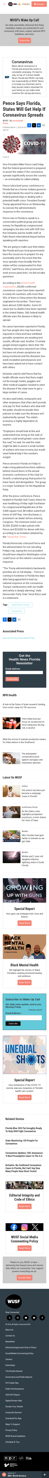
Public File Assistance (14, 1389)
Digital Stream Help (13, 1401)
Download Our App (13, 1418)
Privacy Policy (11, 1430)
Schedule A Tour (12, 1442)
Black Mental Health (24, 965)
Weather (25, 831)
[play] (4, 1474)
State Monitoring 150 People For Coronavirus (21, 1142)
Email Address (14, 1013)
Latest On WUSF (12, 777)
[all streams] (45, 1474)
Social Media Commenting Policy (19, 1353)
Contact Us (10, 1336)
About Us (9, 1330)
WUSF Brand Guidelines (15, 1436)
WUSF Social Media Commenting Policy (24, 1239)
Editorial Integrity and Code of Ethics (24, 1197)
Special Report (24, 909)
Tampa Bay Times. (17, 536)
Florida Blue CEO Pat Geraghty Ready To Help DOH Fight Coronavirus (23, 1130)
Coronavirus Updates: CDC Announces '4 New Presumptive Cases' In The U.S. (24, 1154)
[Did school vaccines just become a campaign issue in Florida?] (11, 791)
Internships (10, 1365)
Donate (40, 4)
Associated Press (13, 122)
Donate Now (24, 1277)
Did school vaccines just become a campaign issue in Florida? (33, 793)
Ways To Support (12, 1424)
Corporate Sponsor (13, 1413)
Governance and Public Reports (18, 1377)
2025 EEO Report (12, 1395)
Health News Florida (20, 605)
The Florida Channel (13, 1371)
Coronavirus (22, 62)
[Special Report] (24, 890)
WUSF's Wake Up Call (24, 20)
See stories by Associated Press (19, 637)
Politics (25, 786)
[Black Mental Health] (24, 946)
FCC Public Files (12, 1383)
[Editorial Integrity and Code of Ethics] (24, 1185)
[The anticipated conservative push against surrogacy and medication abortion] (11, 758)
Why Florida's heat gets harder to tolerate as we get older (33, 838)
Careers (8, 1359)
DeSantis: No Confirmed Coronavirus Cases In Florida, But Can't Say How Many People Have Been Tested (23, 1168)
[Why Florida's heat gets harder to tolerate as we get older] (11, 836)
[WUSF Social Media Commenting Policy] (24, 1227)
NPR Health (10, 695)
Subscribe (24, 40)
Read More (24, 923)
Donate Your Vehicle (14, 1407)
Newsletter (10, 1342)
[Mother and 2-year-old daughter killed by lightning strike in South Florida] (11, 857)
